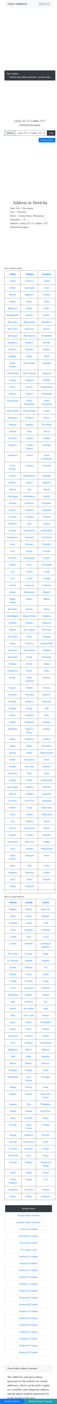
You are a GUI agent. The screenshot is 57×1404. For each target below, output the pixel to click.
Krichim (46, 551)
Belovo (46, 315)
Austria (45, 902)
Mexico (13, 1063)
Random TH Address (28, 1352)
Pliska (46, 671)
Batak (46, 301)
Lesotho (45, 1036)
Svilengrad (46, 801)
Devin (12, 387)
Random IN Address (29, 1332)
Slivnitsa (12, 766)
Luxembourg (45, 1043)
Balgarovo (29, 294)
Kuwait (45, 1029)
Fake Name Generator (28, 1236)
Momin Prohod (29, 616)
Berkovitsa (12, 322)
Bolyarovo (29, 329)
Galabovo (12, 445)
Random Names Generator (28, 1222)
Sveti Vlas (29, 801)
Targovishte (47, 807)
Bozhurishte (46, 336)
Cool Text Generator (29, 1229)
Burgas (29, 356)
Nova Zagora (29, 630)
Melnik (47, 599)
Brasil (12, 916)
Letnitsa (29, 571)
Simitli (12, 759)
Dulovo (46, 418)
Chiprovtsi (46, 373)
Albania (13, 902)
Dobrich (29, 394)
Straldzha (29, 787)
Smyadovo (12, 773)
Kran (12, 551)
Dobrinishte (47, 394)
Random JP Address (28, 1263)
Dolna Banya (12, 400)
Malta (28, 1056)
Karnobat (29, 510)
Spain (45, 1142)
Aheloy (12, 274)
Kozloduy (46, 544)
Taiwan (45, 1155)
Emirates (29, 960)
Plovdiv (12, 677)
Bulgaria (12, 356)
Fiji (45, 967)
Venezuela (28, 1189)
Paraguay (13, 1104)
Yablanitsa (12, 872)
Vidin (29, 866)
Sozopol (12, 780)
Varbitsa (46, 842)
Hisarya (29, 482)
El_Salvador (12, 960)
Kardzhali (46, 503)
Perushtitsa (46, 657)
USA (45, 1179)
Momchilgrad (12, 616)
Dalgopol (29, 380)
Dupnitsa (29, 424)
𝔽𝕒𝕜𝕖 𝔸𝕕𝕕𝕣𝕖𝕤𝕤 (17, 3)
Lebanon (29, 1036)
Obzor (29, 636)
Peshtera (12, 664)
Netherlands (13, 1077)
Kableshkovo (29, 496)
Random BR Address (28, 1304)
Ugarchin (47, 835)
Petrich (29, 664)
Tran (13, 821)
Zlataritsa (47, 879)
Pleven (29, 671)
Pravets (46, 688)
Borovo (46, 329)
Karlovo (12, 510)
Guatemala (28, 988)
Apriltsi (46, 281)
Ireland (13, 1008)
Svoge (29, 807)
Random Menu (28, 1208)
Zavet (12, 879)
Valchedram (12, 842)
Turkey (13, 1172)
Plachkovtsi (12, 671)
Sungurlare (46, 794)
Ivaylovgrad (12, 496)
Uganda (28, 1172)
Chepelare (46, 363)
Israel (45, 1008)
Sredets (29, 780)
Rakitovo (29, 701)
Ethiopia (28, 967)
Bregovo (29, 342)
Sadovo (12, 722)
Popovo (12, 688)
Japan (12, 1022)
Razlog (29, 708)
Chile (45, 923)
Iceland (45, 995)
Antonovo (29, 281)
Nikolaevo (46, 623)
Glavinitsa (46, 445)
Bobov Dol (12, 329)
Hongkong (13, 995)
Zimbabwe (45, 1196)
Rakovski (46, 701)
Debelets (46, 380)
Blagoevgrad (29, 322)
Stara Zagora (12, 787)
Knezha (12, 530)
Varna (12, 848)
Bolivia (28, 909)
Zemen (29, 879)
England (45, 960)
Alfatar (13, 281)
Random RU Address (28, 1345)
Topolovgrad (46, 814)
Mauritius (46, 1056)
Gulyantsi (46, 465)
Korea (28, 1029)
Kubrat (47, 558)
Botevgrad (12, 336)
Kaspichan (46, 510)
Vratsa (46, 866)
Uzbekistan (13, 1189)
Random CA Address (28, 1284)
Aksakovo (46, 274)
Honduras (45, 988)
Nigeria (13, 1087)
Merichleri (12, 609)
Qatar (13, 1118)
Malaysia (46, 1049)
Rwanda (13, 1125)
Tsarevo (46, 828)
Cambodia (12, 923)
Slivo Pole (29, 766)
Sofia (29, 773)
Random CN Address (28, 1311)
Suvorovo (12, 801)
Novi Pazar (12, 636)
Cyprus (45, 936)
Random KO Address (28, 1297)
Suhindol (29, 794)
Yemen (13, 1196)
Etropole (29, 438)
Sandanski (12, 729)
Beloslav (29, 315)
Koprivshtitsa (46, 530)
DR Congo (13, 954)
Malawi (28, 1049)
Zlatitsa (12, 886)
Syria (28, 1155)
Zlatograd (29, 886)
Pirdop (47, 664)
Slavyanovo (29, 759)
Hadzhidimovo (29, 476)
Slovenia (13, 1142)
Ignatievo (47, 482)
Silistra (29, 753)
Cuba (28, 936)
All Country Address (29, 1243)
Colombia (28, 930)
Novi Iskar (46, 630)
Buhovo (46, 349)
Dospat (47, 411)
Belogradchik (12, 315)
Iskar (29, 489)
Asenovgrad (29, 288)
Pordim (29, 688)
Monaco (28, 1063)
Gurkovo (12, 476)
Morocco (46, 1063)
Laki (13, 571)
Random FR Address (28, 1318)
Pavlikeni (47, 650)
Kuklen (12, 565)
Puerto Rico (45, 1111)
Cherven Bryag (29, 373)
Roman (12, 715)
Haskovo (12, 482)
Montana (46, 616)
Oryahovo (29, 643)
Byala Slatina (29, 363)
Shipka (29, 746)
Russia (46, 1118)
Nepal (45, 1070)
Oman (45, 1087)
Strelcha (12, 794)
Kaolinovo (29, 503)
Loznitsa (46, 578)
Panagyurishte (47, 643)
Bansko (12, 301)
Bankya (46, 294)
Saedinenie (29, 722)
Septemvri (29, 739)
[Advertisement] (28, 38)
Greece (13, 988)
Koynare (29, 544)
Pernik (29, 657)
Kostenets (29, 537)
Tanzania (13, 1162)
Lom (13, 578)
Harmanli (47, 476)
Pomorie (46, 677)
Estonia (13, 967)
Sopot (46, 773)
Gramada (29, 465)
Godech (29, 455)
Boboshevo (47, 322)
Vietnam (45, 1189)
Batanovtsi (12, 308)
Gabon (46, 974)
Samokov (46, 722)
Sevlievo (46, 739)
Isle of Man (29, 1008)
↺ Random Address (47, 140)
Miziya (47, 609)
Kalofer (46, 496)
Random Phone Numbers (29, 1215)
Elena (29, 431)
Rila (46, 708)
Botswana (45, 909)
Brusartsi (29, 349)
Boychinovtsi (29, 336)
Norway (28, 1087)
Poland (13, 1111)
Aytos (46, 288)
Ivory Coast (29, 1015)
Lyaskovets (29, 585)
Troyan (47, 821)
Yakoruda (29, 872)
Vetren (12, 866)
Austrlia (29, 902)
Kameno (12, 503)
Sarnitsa (46, 729)
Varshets (29, 848)
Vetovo (47, 855)
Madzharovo (29, 592)
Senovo (12, 739)
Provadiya (29, 694)
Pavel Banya (29, 650)
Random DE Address (28, 1325)
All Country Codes (28, 1249)
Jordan (29, 1022)
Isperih (47, 489)
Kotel (12, 544)
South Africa (28, 1142)
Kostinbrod (47, 537)
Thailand (29, 1162)
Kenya (13, 1029)
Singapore (28, 1135)
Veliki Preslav (47, 848)
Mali (13, 1056)
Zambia (28, 1196)
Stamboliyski (46, 780)
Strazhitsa (46, 787)
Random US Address (28, 1277)
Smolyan (46, 766)
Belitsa (47, 308)
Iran (45, 1001)
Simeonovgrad (46, 753)
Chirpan (12, 380)
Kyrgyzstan (13, 1036)
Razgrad (12, 708)
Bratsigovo (12, 342)
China (12, 930)
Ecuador (28, 954)
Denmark (29, 943)
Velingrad (29, 855)
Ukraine (45, 1172)
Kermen (46, 517)
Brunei (29, 916)
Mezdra (29, 609)
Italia (13, 1015)
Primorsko (12, 694)
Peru (29, 1104)
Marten (29, 599)
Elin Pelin (12, 438)
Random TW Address (28, 1270)
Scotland (45, 1125)
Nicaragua (45, 1077)
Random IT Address (28, 1338)
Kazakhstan (46, 1022)
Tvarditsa (29, 835)
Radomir (12, 701)
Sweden (45, 1148)
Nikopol (12, 630)
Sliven (46, 759)
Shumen (12, 753)
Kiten (29, 523)
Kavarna (12, 517)
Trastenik (29, 821)
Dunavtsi (12, 424)
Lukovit (12, 585)
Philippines (45, 1104)
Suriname (28, 1148)
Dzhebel (12, 431)
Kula (29, 565)
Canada (28, 923)
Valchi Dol (29, 842)
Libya (12, 1043)
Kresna (29, 551)
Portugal (28, 1111)
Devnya (29, 387)
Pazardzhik (12, 657)
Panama (28, 1094)
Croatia (13, 936)
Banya (29, 301)
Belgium (13, 909)
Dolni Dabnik (29, 411)
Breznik (46, 342)
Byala (46, 356)
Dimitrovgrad (47, 387)
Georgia (12, 981)
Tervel (12, 814)
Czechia (12, 943)
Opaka (12, 643)
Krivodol (12, 558)
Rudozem (29, 715)
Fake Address (13, 74)
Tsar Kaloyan (29, 828)
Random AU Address (28, 1256)
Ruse (46, 715)
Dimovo (12, 394)
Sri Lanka (13, 1148)
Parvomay (12, 650)
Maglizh (46, 592)
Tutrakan (12, 835)
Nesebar (29, 623)
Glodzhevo (12, 455)
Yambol (46, 872)
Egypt (45, 954)
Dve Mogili (47, 424)
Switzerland (13, 1155)
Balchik (12, 294)
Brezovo (12, 349)
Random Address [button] (12, 1401)
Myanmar (13, 1070)
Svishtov (12, 807)
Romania (29, 1118)
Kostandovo (12, 537)
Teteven (29, 814)
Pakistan (13, 1094)
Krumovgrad (29, 558)
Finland (13, 974)
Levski (47, 571)
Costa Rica (45, 930)
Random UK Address (28, 1291)
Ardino (12, 288)
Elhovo (46, 431)
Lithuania (28, 1043)
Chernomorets (12, 373)
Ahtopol (29, 274)
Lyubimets (46, 585)
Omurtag (46, 636)
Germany (29, 981)
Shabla (12, 746)
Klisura (46, 523)
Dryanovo (29, 418)
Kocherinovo (29, 530)
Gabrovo (46, 438)
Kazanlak (29, 517)
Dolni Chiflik (12, 411)
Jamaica (45, 1015)
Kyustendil (46, 565)
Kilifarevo (12, 523)
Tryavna (12, 828)
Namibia (28, 1070)
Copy (51, 133)
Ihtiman (12, 489)
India (13, 1001)
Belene (29, 308)
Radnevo (47, 694)
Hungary (29, 995)
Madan (13, 592)
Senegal (12, 1135)
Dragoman (12, 418)
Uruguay (29, 1179)
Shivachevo (47, 746)
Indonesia (28, 1001)
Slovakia (45, 1135)
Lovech (29, 578)
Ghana (46, 981)
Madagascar (13, 1049)
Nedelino (13, 623)
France (29, 974)
